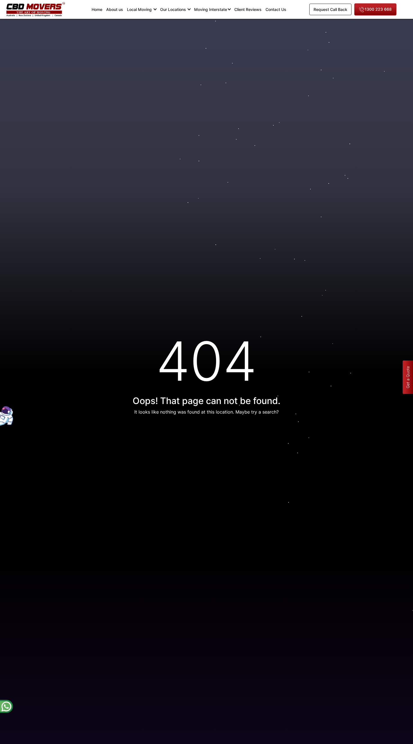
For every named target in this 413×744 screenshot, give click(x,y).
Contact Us (276, 9)
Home (98, 9)
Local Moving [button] (140, 9)
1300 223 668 (378, 9)
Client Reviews (248, 9)
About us (114, 9)
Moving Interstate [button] (210, 9)
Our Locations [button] (173, 9)
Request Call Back (330, 9)
